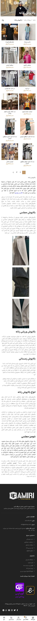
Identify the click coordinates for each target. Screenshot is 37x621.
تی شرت (27, 88)
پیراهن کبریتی (9, 65)
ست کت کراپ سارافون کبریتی (27, 137)
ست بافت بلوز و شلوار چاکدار (9, 112)
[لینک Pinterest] (9, 610)
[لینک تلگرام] (3, 610)
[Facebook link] (17, 610)
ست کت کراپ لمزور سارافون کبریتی (10, 137)
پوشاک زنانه (27, 20)
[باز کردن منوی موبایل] (33, 3)
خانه (34, 20)
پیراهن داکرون (27, 65)
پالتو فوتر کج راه (10, 42)
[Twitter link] (14, 610)
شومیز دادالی (9, 162)
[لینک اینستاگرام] (11, 610)
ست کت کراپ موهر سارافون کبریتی (27, 162)
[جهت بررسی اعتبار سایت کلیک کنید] (20, 590)
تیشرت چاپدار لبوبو (27, 112)
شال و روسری (19, 193)
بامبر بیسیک (27, 42)
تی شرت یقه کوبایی (10, 88)
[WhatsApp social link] (6, 610)
